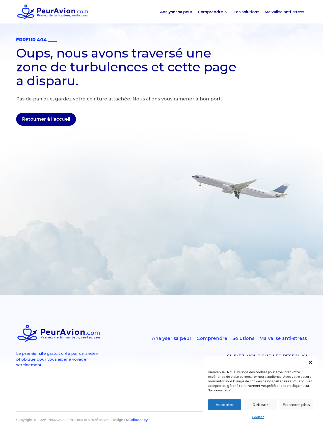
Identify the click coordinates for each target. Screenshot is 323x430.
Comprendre (210, 11)
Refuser (260, 404)
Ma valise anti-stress (284, 11)
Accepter (225, 404)
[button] (310, 362)
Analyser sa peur (176, 11)
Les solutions (246, 11)
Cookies (258, 417)
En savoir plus (296, 404)
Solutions (243, 338)
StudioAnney (137, 420)
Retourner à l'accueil (46, 119)
